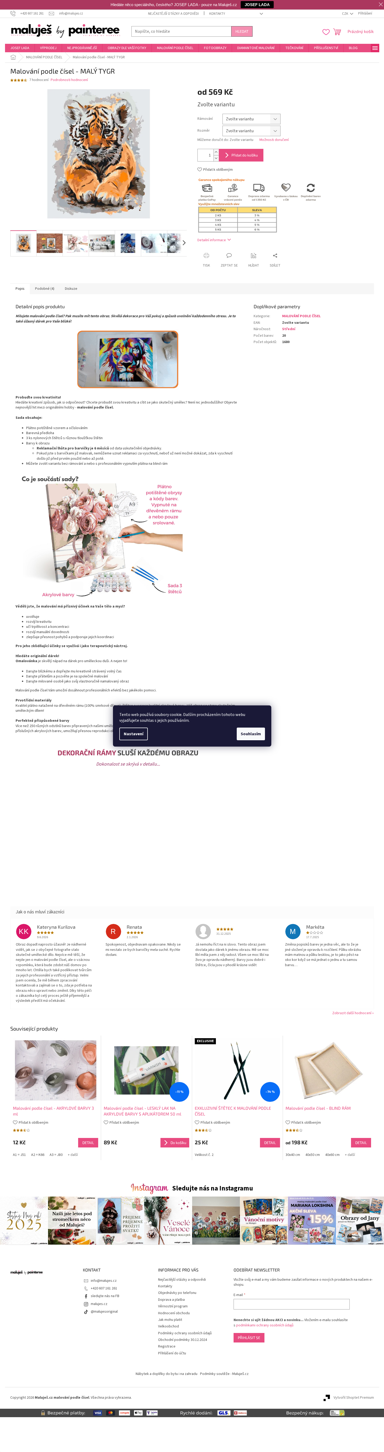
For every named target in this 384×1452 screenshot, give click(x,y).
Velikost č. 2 (204, 1154)
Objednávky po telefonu (177, 1293)
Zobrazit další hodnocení (351, 1013)
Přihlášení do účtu (172, 1353)
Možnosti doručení (274, 140)
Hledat (241, 31)
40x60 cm (332, 1154)
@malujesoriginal (104, 1311)
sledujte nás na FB (105, 1296)
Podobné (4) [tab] (44, 288)
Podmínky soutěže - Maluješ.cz (224, 1374)
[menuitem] (20, 48)
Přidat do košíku (244, 155)
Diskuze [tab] (71, 288)
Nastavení (133, 734)
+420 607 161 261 (104, 1288)
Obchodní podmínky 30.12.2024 (182, 1339)
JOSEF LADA (257, 4)
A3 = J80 (56, 1154)
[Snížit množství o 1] (216, 158)
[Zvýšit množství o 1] (216, 152)
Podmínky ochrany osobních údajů (185, 1333)
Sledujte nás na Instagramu (212, 1188)
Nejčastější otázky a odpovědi (173, 13)
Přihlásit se (249, 1337)
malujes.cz (99, 1304)
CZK (345, 13)
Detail (88, 1142)
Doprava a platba (171, 1299)
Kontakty (217, 13)
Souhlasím (251, 734)
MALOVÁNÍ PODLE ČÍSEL (301, 316)
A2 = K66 (37, 1154)
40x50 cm (312, 1154)
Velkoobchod (168, 1326)
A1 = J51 (19, 1154)
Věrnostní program (173, 1306)
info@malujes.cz (104, 1280)
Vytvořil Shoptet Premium (354, 1398)
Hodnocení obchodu (174, 1313)
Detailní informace (211, 240)
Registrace (167, 1346)
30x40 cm (293, 1154)
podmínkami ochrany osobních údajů (264, 1325)
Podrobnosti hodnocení (69, 80)
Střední (288, 329)
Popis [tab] (20, 288)
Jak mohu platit (170, 1319)
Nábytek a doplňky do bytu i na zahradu (166, 1374)
